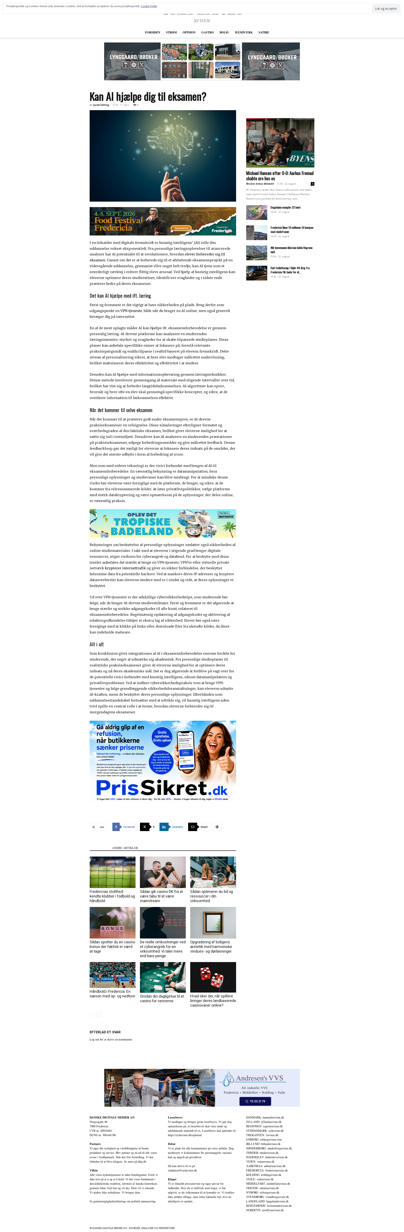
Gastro (207, 32)
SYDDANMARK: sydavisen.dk (265, 1131)
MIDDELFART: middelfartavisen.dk (268, 1184)
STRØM (171, 32)
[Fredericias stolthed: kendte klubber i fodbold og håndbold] (113, 872)
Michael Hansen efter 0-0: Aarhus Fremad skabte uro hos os (280, 175)
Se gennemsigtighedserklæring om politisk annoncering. (123, 1201)
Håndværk (244, 32)
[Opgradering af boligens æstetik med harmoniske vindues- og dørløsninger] (213, 923)
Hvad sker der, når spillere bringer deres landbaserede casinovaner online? (213, 1000)
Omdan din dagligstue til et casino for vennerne (162, 998)
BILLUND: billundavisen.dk (263, 1144)
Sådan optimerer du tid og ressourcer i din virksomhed (211, 896)
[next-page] (99, 1014)
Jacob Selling (101, 104)
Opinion (189, 32)
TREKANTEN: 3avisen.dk (262, 1135)
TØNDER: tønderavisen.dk (262, 1153)
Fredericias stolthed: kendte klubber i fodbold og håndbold (112, 896)
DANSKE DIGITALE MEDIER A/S (112, 1117)
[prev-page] (92, 1014)
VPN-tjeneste (131, 311)
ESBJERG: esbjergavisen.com (264, 1139)
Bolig (224, 32)
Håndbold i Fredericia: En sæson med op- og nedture (112, 993)
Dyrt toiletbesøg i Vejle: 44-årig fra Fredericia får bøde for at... (290, 270)
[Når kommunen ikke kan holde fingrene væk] (256, 253)
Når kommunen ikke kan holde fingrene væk (291, 249)
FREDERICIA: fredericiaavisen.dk (267, 1170)
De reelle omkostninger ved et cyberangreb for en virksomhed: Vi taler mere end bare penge (163, 949)
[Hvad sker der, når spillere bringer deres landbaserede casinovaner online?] (213, 977)
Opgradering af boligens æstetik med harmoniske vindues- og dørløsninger (211, 946)
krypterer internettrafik (125, 568)
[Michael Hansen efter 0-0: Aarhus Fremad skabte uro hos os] (280, 143)
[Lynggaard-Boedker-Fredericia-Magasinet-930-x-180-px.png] (202, 61)
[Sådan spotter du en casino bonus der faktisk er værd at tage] (113, 923)
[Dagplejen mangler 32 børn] (256, 212)
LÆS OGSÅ (99, 848)
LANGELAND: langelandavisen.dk (267, 1201)
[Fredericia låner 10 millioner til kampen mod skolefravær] (256, 232)
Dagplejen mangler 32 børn (285, 207)
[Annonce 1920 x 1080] (163, 762)
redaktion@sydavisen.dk (182, 1170)
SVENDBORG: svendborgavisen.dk (267, 1197)
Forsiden (152, 32)
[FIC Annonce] (163, 523)
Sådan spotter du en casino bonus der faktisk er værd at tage (112, 946)
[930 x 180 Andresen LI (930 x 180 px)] (202, 1088)
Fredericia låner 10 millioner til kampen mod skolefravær (292, 229)
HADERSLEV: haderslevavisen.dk (267, 1157)
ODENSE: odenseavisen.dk (262, 1188)
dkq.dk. (142, 1161)
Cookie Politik (149, 6)
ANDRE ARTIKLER (125, 848)
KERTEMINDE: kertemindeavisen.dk (269, 1206)
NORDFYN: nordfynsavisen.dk (265, 1210)
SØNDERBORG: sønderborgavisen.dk (269, 1148)
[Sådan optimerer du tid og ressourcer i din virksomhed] (213, 872)
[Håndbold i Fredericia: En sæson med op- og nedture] (113, 975)
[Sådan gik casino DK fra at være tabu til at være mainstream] (163, 872)
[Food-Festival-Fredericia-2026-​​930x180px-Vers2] (163, 221)
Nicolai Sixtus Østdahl (260, 183)
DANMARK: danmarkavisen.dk (265, 1117)
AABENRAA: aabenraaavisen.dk (266, 1166)
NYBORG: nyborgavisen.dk (262, 1192)
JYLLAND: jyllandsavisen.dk (264, 1122)
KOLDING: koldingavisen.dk (263, 1175)
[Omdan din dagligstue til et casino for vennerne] (163, 977)
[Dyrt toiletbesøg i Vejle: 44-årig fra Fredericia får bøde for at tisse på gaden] (256, 273)
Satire (264, 32)
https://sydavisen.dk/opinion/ (185, 1135)
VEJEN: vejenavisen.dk (260, 1161)
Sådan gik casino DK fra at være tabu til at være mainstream (161, 896)
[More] (217, 827)
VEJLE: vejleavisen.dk (260, 1179)
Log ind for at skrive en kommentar (111, 1039)
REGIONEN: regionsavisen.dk (264, 1126)
